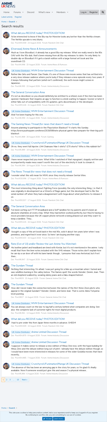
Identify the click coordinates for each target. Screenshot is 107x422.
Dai (12, 43)
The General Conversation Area (28, 92)
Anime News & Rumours (57, 64)
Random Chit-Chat (56, 43)
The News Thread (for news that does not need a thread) (41, 171)
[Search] (103, 12)
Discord (30, 12)
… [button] (13, 380)
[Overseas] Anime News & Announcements (34, 48)
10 (18, 380)
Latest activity (7, 17)
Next (24, 380)
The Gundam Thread (22, 265)
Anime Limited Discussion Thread (39, 332)
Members (60, 12)
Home (6, 12)
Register (18, 17)
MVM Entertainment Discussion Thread (43, 70)
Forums (17, 12)
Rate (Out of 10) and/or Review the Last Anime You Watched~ (44, 244)
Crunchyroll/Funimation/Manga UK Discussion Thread (50, 142)
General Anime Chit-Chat (57, 259)
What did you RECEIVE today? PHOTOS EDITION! (38, 33)
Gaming (50, 137)
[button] (23, 12)
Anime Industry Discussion (58, 86)
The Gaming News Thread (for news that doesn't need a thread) (45, 124)
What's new (44, 12)
